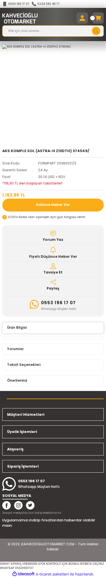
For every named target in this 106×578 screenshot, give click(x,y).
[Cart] (98, 18)
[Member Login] (82, 18)
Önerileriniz (17, 380)
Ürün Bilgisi (17, 327)
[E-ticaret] (52, 574)
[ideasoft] (23, 574)
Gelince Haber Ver (53, 205)
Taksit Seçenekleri (23, 365)
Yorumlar (15, 349)
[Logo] (20, 18)
